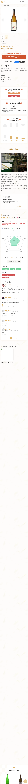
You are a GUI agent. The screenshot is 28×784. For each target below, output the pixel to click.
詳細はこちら (4, 226)
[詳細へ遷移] (7, 354)
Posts (22, 61)
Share (16, 61)
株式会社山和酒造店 (5, 48)
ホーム (2, 5)
